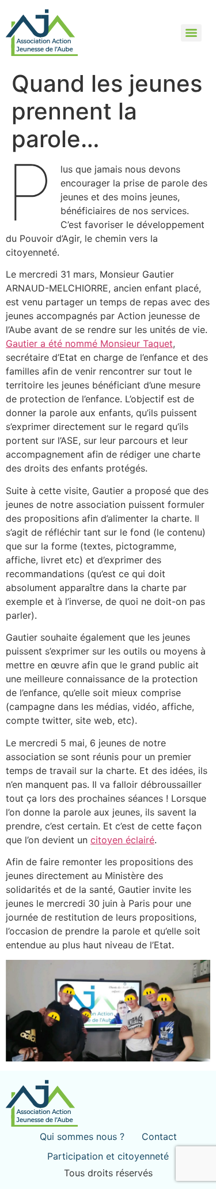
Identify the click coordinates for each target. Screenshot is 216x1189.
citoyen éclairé (122, 840)
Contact (159, 1136)
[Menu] (191, 33)
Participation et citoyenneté (108, 1156)
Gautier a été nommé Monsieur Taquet (89, 343)
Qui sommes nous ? (82, 1136)
